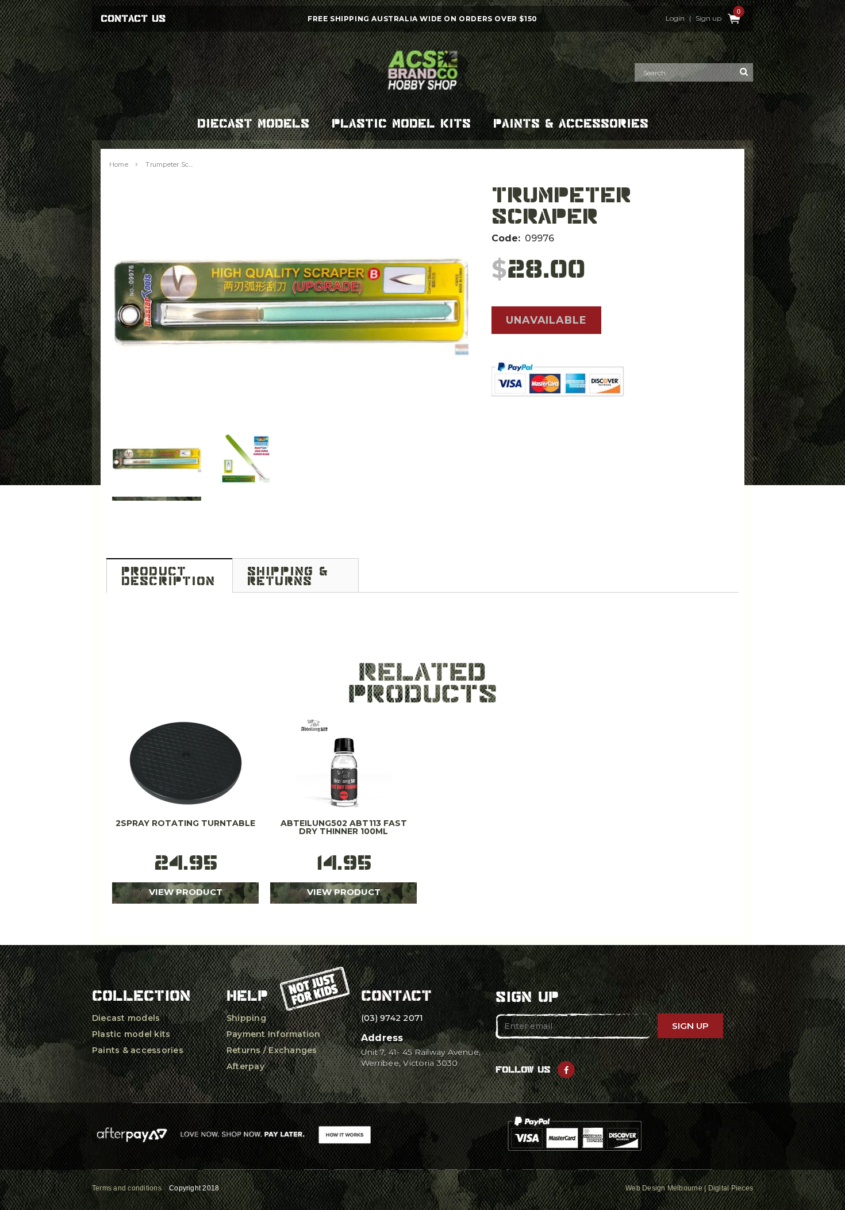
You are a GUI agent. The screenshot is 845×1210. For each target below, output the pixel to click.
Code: (505, 238)
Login (675, 18)
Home (118, 164)
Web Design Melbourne (663, 1188)
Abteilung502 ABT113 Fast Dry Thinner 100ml (344, 827)
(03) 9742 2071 (392, 1018)
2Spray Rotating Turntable (185, 823)
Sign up (708, 18)
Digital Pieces (730, 1188)
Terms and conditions (127, 1188)
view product (185, 891)
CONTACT (396, 995)
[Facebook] (566, 1069)
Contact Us (133, 18)
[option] (290, 304)
